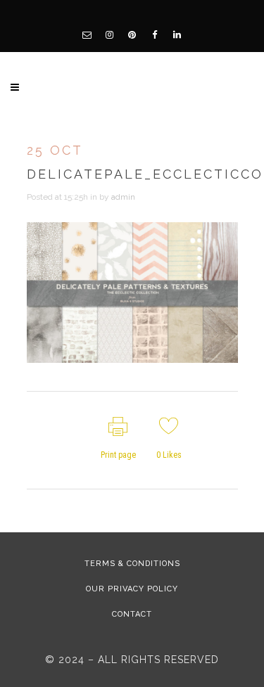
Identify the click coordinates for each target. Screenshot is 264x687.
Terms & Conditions (132, 563)
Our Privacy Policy (132, 588)
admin (123, 197)
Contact (132, 614)
